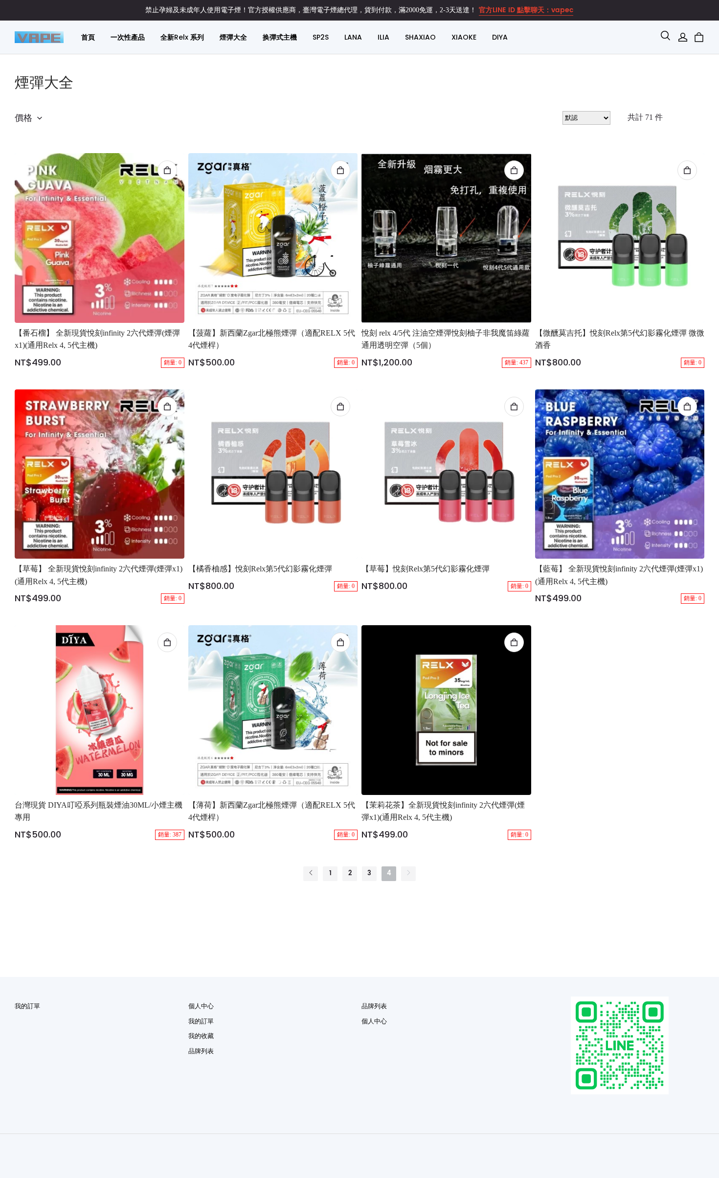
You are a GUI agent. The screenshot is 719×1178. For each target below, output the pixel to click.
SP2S (321, 37)
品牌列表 (201, 1051)
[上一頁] (310, 873)
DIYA (500, 37)
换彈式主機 (280, 37)
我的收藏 (201, 1036)
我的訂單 (27, 1006)
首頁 (88, 37)
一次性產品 (128, 37)
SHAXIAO (420, 37)
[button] (665, 37)
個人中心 (201, 1006)
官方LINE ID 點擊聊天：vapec (526, 10)
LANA (353, 37)
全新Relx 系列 (182, 37)
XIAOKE (463, 37)
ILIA (383, 37)
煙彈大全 (233, 37)
